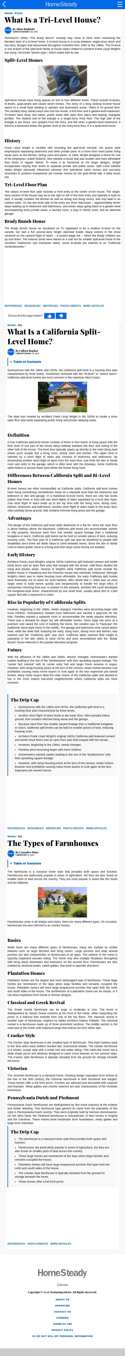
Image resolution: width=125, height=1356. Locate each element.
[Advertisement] (32, 279)
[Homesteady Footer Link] (62, 1274)
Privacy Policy (62, 1330)
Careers (62, 1318)
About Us (62, 1299)
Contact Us (62, 1312)
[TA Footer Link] (62, 1284)
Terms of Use (62, 1324)
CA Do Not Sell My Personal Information (62, 1336)
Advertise (62, 1306)
